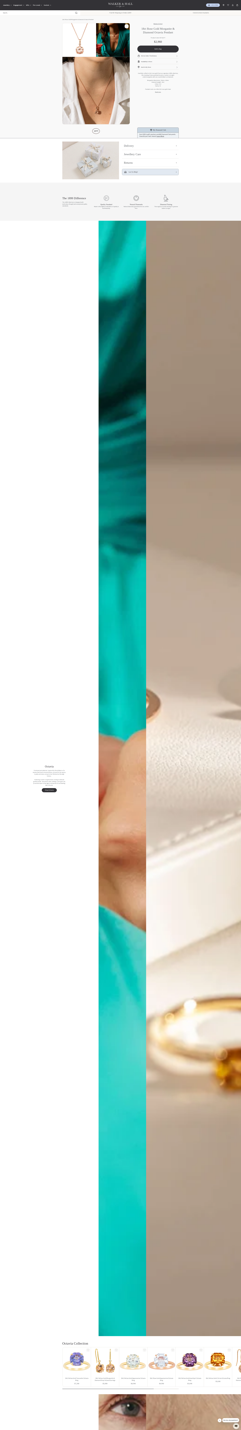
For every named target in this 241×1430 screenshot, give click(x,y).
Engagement (17, 5)
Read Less (158, 92)
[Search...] (76, 13)
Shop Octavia (49, 790)
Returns (128, 162)
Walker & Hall (158, 24)
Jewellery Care (132, 154)
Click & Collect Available (201, 13)
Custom (46, 5)
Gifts (27, 5)
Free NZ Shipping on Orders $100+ (120, 13)
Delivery (129, 145)
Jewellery (6, 5)
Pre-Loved (36, 5)
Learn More (160, 136)
